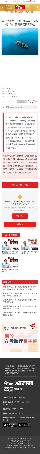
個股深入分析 (11, 91)
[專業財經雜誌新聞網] (20, 7)
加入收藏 (23, 101)
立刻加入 (23, 210)
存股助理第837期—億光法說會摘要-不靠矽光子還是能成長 (19, 301)
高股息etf (28, 12)
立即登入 (20, 216)
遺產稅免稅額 (17, 12)
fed (23, 12)
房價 (11, 12)
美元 (32, 12)
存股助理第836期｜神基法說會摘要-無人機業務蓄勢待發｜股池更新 (19, 307)
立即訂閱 (20, 224)
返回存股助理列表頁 (20, 185)
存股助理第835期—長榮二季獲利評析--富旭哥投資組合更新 (20, 314)
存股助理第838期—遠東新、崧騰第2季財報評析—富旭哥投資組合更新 (20, 294)
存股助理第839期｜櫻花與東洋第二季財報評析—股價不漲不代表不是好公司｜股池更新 (19, 288)
